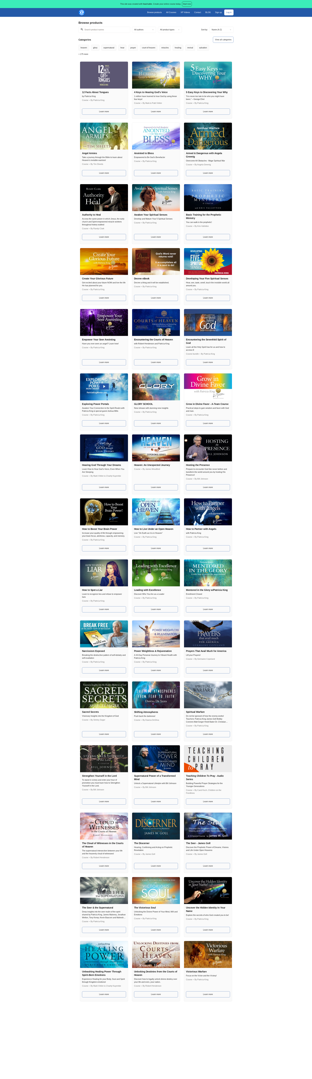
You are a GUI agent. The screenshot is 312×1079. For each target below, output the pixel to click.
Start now (187, 4)
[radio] (83, 48)
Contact (197, 12)
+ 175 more (83, 54)
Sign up (218, 12)
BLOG (208, 12)
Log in (229, 12)
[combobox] (144, 30)
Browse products (154, 12)
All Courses (171, 12)
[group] (146, 48)
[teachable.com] (147, 4)
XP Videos (185, 12)
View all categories (223, 40)
